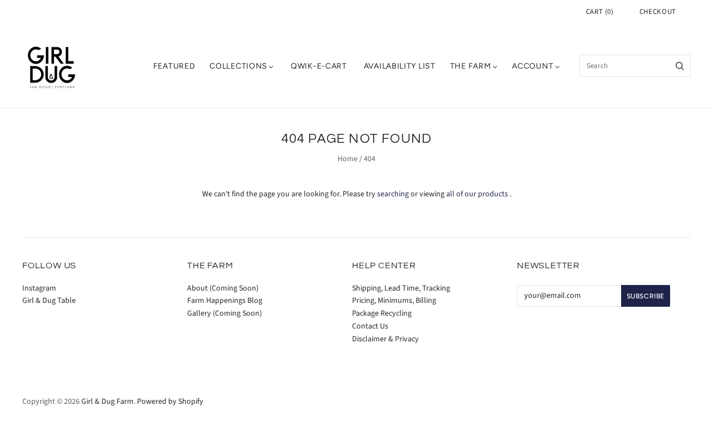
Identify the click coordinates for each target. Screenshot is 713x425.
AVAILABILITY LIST (400, 66)
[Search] (680, 66)
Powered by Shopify (170, 401)
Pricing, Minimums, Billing (394, 300)
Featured (174, 66)
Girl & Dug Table (49, 300)
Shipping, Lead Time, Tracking (401, 288)
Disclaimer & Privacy (385, 339)
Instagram (39, 288)
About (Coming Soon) (222, 288)
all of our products (477, 194)
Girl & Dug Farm (107, 401)
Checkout (657, 12)
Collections (238, 66)
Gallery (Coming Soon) (224, 313)
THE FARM (470, 66)
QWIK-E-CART (319, 66)
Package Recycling (382, 313)
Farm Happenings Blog (224, 300)
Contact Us (370, 326)
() (600, 12)
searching (393, 194)
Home (348, 159)
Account (532, 66)
